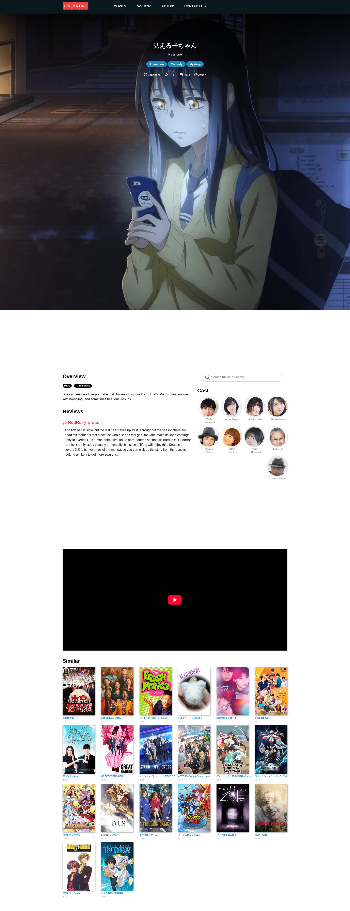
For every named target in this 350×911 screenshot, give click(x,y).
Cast (203, 391)
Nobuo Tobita (278, 478)
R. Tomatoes (83, 385)
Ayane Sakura (232, 419)
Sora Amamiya (278, 419)
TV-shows (144, 6)
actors (168, 6)
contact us (195, 6)
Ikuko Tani (278, 449)
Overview (74, 376)
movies (120, 6)
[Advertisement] (175, 339)
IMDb (67, 385)
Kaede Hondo (255, 419)
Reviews (73, 411)
